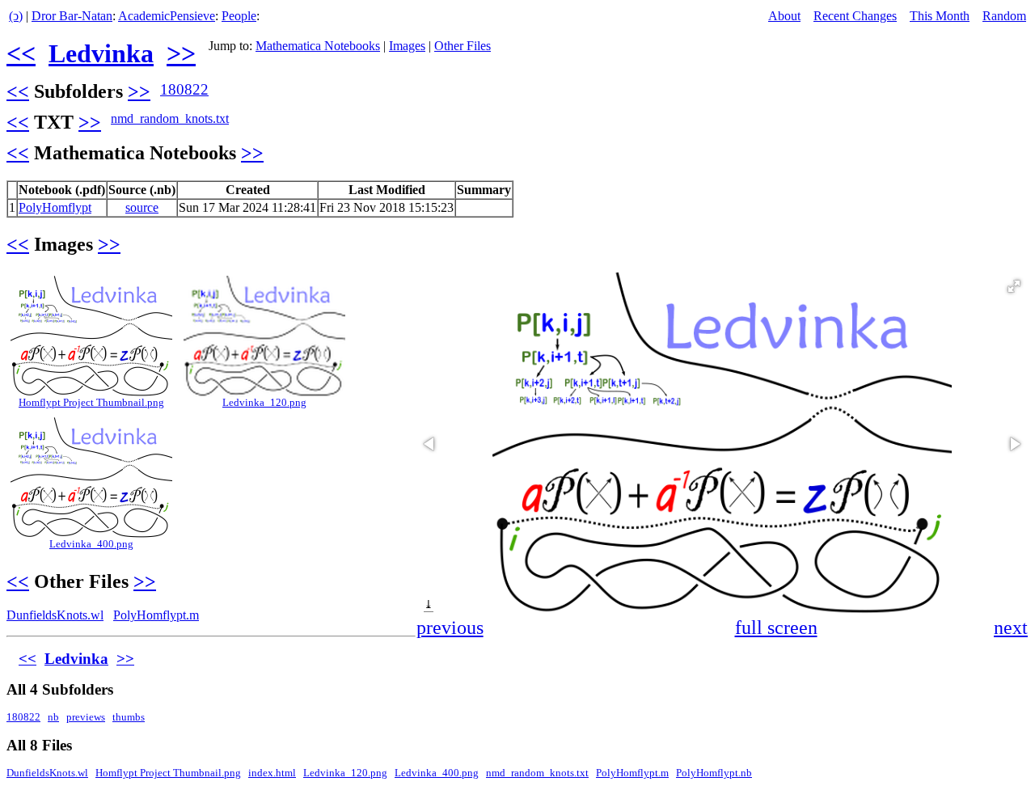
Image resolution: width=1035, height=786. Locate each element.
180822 (184, 89)
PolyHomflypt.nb (714, 773)
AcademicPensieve (166, 16)
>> (181, 53)
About (784, 16)
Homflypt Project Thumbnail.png (91, 402)
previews (85, 717)
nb (53, 717)
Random (1004, 16)
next (1011, 627)
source (141, 207)
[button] (1014, 286)
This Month (940, 16)
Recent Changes (855, 16)
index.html (272, 773)
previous (450, 627)
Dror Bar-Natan (72, 16)
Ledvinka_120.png (264, 402)
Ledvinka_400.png (91, 544)
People (239, 16)
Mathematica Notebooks (318, 46)
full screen (776, 627)
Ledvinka (101, 53)
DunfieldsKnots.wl (55, 615)
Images (407, 46)
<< (21, 53)
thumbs (128, 717)
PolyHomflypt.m (156, 615)
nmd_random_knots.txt (170, 118)
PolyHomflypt (55, 207)
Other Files (462, 46)
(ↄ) (16, 16)
